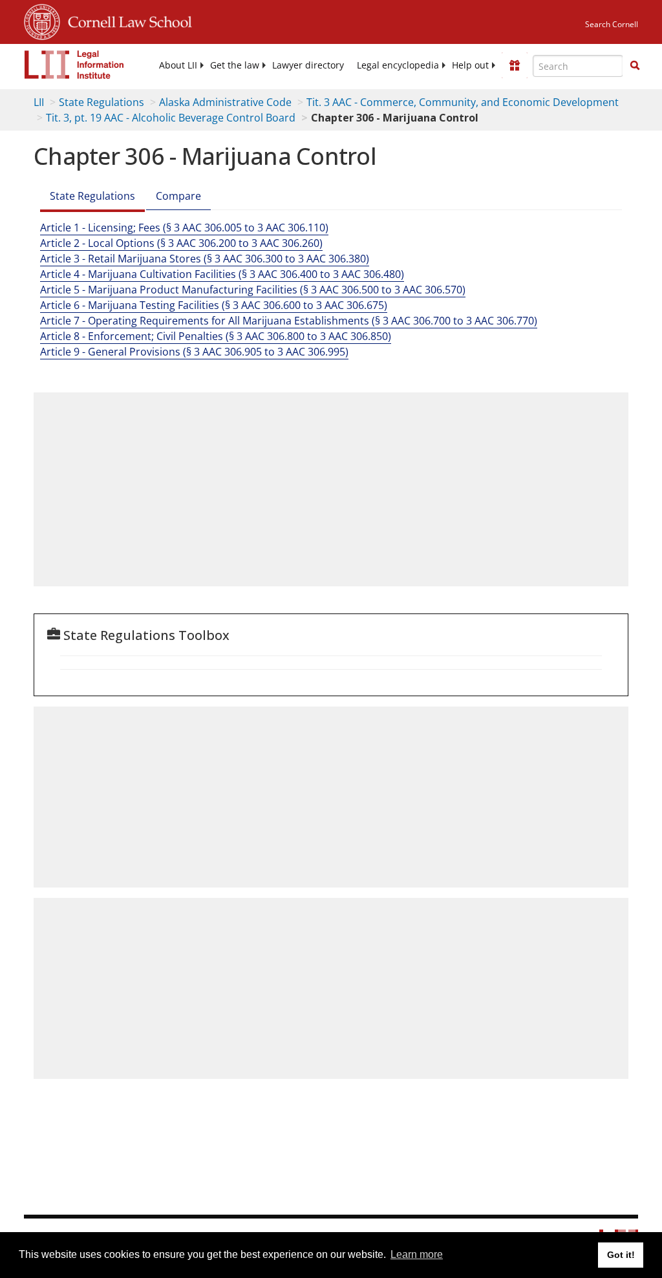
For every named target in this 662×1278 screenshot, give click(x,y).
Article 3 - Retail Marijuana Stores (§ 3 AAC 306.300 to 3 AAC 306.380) (204, 258)
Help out (470, 65)
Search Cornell (611, 24)
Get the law (234, 65)
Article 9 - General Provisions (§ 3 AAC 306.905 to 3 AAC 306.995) (194, 352)
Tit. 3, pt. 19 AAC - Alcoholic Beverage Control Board (170, 118)
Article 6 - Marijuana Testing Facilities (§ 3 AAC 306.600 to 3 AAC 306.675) (213, 305)
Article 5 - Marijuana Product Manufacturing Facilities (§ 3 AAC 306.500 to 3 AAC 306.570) (252, 289)
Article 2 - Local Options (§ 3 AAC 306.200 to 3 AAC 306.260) (181, 243)
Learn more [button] (416, 1254)
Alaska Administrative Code (225, 102)
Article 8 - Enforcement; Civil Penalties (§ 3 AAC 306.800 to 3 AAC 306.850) (215, 336)
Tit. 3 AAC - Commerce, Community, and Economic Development (462, 102)
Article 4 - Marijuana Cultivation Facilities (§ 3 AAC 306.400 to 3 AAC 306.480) (222, 274)
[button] (634, 65)
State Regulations (101, 102)
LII (39, 102)
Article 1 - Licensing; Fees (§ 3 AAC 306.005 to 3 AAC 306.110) (184, 227)
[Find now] (635, 66)
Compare (178, 196)
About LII (178, 65)
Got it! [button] (621, 1255)
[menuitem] (178, 65)
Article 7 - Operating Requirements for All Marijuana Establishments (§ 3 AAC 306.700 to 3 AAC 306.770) (288, 321)
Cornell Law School (126, 20)
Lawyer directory (308, 65)
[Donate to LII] (515, 65)
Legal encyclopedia (398, 65)
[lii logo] (74, 64)
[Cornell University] (42, 20)
